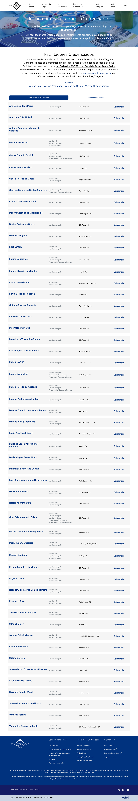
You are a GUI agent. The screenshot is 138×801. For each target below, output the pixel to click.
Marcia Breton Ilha (18, 374)
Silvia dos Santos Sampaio (22, 612)
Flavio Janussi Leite (19, 282)
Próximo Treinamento (84, 761)
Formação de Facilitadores (86, 757)
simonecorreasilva (18, 646)
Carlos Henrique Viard (20, 167)
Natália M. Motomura (20, 502)
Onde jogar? (53, 745)
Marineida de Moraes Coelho (24, 468)
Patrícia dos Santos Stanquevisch (26, 531)
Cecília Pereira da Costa (21, 178)
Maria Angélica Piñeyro (21, 433)
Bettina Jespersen (18, 142)
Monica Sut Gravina (19, 491)
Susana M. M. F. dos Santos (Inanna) (28, 669)
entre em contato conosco (97, 73)
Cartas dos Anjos (110, 749)
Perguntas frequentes (56, 763)
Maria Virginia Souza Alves (23, 457)
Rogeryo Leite (16, 578)
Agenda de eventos (84, 749)
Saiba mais (119, 107)
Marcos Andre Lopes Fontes (23, 399)
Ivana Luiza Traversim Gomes (24, 339)
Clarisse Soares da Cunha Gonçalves (28, 190)
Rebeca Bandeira (18, 555)
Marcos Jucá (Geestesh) (22, 421)
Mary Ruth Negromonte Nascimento (28, 480)
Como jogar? (31, 5)
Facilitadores (81, 753)
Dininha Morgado (18, 235)
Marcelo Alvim (16, 362)
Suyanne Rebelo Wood (21, 692)
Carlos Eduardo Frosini (21, 155)
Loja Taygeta (109, 745)
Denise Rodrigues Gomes (22, 224)
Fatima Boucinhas (18, 259)
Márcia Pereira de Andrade (23, 387)
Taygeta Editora (110, 757)
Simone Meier (16, 624)
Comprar (52, 759)
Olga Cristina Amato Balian (23, 517)
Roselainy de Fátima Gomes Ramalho (28, 590)
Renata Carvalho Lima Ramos (24, 567)
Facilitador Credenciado (78, 5)
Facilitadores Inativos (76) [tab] (98, 98)
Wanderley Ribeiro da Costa (23, 726)
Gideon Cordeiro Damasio (22, 305)
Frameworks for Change (113, 753)
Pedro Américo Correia (21, 543)
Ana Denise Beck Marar (21, 106)
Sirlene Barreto (17, 658)
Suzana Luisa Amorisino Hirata (25, 703)
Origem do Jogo (46, 5)
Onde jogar (113, 5)
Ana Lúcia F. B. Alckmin (21, 117)
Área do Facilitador (83, 745)
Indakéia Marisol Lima (20, 316)
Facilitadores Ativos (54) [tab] (39, 98)
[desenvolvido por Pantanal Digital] (125, 798)
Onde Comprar (99, 5)
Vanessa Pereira (17, 714)
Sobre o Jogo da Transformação (60, 749)
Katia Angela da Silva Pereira (24, 350)
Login (125, 5)
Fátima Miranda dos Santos (23, 271)
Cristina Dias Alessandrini (22, 201)
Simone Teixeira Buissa (21, 635)
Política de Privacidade (19, 789)
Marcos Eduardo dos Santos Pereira (27, 410)
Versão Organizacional (97, 86)
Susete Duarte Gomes (20, 680)
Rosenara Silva (16, 601)
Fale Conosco (35, 789)
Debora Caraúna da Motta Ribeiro (26, 212)
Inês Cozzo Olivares (19, 328)
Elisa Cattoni (15, 247)
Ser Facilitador (62, 5)
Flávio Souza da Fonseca (22, 293)
